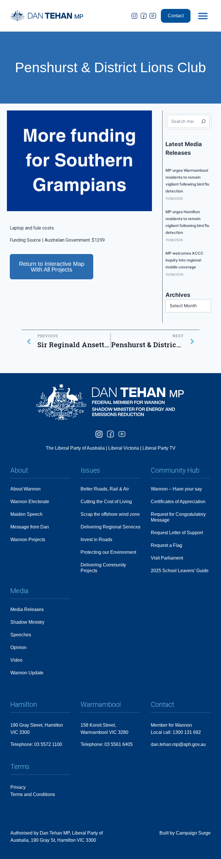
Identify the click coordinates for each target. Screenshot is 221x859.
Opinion (18, 647)
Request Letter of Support (177, 532)
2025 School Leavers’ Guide (180, 570)
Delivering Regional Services (110, 526)
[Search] (203, 121)
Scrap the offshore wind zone (110, 514)
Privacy (18, 787)
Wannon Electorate (29, 501)
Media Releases (27, 609)
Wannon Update (26, 672)
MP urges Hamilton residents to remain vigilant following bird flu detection (187, 222)
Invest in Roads (96, 539)
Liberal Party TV (159, 448)
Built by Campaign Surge (185, 833)
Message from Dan (29, 526)
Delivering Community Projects (103, 567)
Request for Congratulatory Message (178, 517)
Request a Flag (166, 545)
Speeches (20, 634)
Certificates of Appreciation (178, 501)
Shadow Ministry (27, 622)
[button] (203, 16)
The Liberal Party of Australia (76, 448)
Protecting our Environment (108, 552)
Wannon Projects (27, 539)
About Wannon (25, 488)
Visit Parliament (167, 558)
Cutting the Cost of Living (106, 501)
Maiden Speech (26, 514)
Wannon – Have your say (176, 488)
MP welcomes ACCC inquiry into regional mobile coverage (184, 260)
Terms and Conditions (32, 794)
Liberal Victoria (123, 448)
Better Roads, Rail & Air (105, 488)
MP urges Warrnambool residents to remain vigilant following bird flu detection (187, 180)
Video (16, 660)
